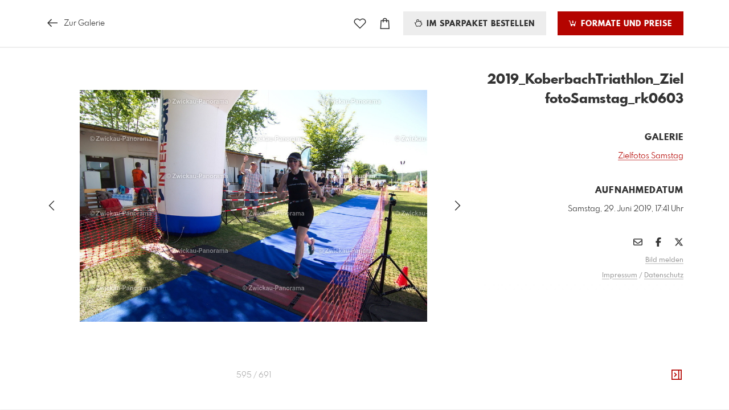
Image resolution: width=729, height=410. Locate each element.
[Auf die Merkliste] (360, 23)
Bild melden (664, 260)
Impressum (619, 275)
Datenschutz (663, 275)
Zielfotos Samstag (650, 156)
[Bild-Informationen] (676, 375)
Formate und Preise (625, 24)
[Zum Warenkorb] (385, 23)
